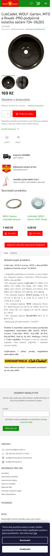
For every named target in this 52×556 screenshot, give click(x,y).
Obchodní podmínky (9, 476)
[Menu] (46, 3)
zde (35, 533)
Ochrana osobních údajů (11, 491)
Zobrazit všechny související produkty (26, 245)
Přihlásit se (11, 428)
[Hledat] (31, 3)
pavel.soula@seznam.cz (16, 449)
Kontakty (5, 473)
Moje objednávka (8, 494)
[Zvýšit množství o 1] (11, 112)
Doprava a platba (8, 483)
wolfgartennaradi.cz (14, 461)
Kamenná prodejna (9, 480)
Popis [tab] (6, 253)
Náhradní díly (6, 487)
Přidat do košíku (26, 114)
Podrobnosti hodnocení (35, 29)
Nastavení (25, 540)
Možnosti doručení (36, 106)
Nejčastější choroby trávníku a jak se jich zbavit (20, 519)
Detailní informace (8, 129)
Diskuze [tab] (13, 253)
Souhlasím (25, 549)
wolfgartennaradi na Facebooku (19, 457)
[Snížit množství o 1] (11, 115)
